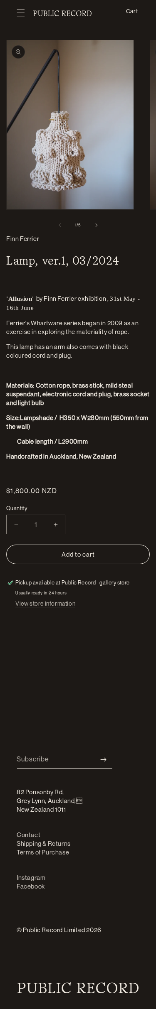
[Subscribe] (103, 759)
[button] (21, 13)
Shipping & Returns (44, 843)
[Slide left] (60, 225)
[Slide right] (96, 225)
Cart (132, 11)
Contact (28, 834)
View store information (45, 603)
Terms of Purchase (43, 852)
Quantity (16, 508)
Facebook (31, 886)
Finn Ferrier (22, 238)
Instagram (31, 877)
